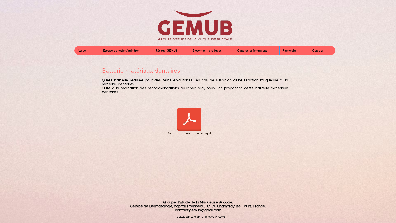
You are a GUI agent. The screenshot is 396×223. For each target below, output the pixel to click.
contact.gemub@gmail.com (198, 210)
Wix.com (220, 216)
